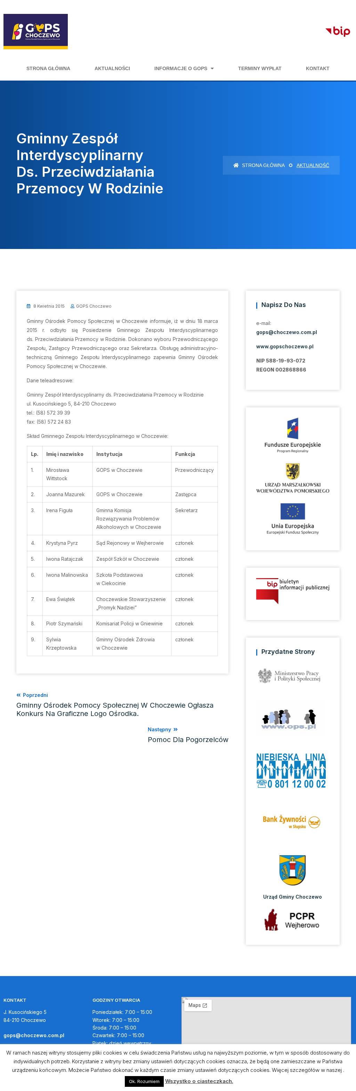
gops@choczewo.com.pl (286, 332)
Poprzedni (114, 705)
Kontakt (318, 68)
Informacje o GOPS (180, 68)
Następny (188, 735)
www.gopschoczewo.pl (285, 346)
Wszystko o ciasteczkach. (199, 1081)
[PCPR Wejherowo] (292, 920)
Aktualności (112, 68)
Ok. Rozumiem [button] (144, 1081)
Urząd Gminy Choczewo (292, 897)
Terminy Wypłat (260, 68)
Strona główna (48, 68)
